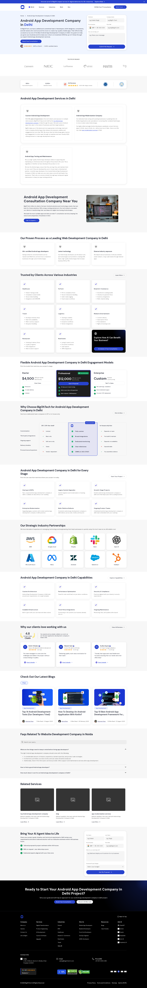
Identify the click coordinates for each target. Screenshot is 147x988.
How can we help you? (93, 32)
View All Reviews (117, 627)
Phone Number (91, 24)
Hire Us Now (119, 413)
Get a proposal (73, 383)
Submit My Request (105, 46)
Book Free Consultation (30, 41)
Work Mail (109, 24)
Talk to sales (109, 383)
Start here (37, 383)
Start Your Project (117, 476)
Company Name (110, 17)
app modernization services (89, 130)
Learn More (119, 275)
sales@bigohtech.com (66, 961)
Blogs (24, 683)
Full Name (90, 17)
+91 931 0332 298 (101, 961)
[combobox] (92, 27)
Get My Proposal (104, 872)
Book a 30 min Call (85, 902)
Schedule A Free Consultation (108, 349)
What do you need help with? (93, 850)
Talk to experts (31, 220)
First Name (88, 835)
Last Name (107, 835)
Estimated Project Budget (92, 863)
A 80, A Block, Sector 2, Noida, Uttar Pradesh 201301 (35, 962)
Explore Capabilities (116, 578)
